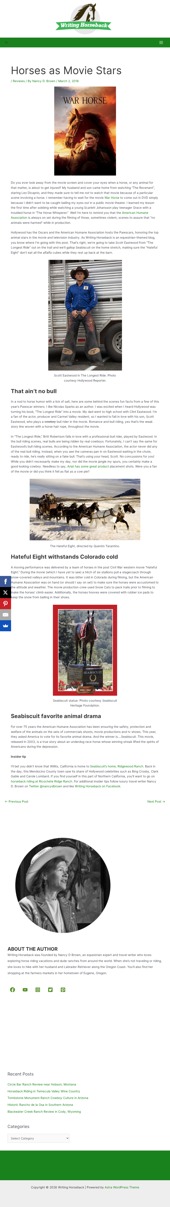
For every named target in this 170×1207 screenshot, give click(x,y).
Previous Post (16, 801)
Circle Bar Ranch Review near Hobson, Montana (42, 1084)
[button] (6, 42)
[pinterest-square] (64, 990)
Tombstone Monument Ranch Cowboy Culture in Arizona (48, 1098)
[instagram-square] (38, 990)
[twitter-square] (51, 990)
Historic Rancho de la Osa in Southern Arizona (40, 1105)
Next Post (156, 801)
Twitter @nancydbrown (46, 786)
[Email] (5, 614)
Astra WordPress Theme (122, 1187)
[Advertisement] (41, 1032)
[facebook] (13, 990)
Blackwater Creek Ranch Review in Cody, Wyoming (44, 1111)
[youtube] (26, 990)
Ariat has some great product (88, 466)
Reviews (19, 81)
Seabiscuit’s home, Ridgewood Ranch (116, 766)
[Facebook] (5, 581)
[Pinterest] (5, 603)
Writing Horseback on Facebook (97, 786)
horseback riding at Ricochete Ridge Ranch (41, 781)
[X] (5, 592)
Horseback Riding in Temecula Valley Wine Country (44, 1091)
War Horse (111, 197)
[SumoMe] (5, 625)
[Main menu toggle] (161, 42)
